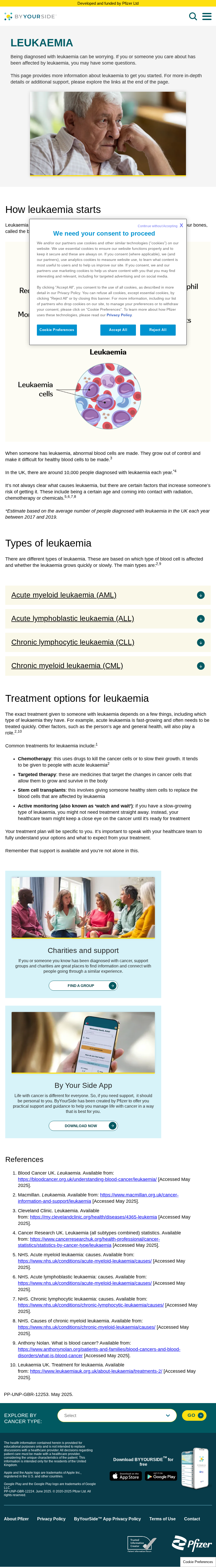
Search (193, 16)
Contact (192, 1519)
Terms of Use (162, 1519)
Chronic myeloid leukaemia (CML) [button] (67, 665)
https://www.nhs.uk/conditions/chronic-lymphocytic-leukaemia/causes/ (91, 1305)
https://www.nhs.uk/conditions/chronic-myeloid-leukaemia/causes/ (86, 1327)
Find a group (81, 986)
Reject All (157, 330)
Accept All (118, 330)
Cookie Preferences (198, 1562)
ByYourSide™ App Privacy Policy (107, 1519)
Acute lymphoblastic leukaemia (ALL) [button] (72, 618)
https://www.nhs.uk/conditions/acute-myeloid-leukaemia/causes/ (85, 1261)
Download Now (81, 1126)
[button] (117, 1415)
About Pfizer (16, 1519)
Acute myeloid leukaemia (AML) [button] (63, 595)
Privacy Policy (51, 1519)
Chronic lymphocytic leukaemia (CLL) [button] (72, 642)
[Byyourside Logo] (30, 16)
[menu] (207, 16)
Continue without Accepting (160, 225)
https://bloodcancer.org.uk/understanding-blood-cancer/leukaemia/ (87, 1179)
